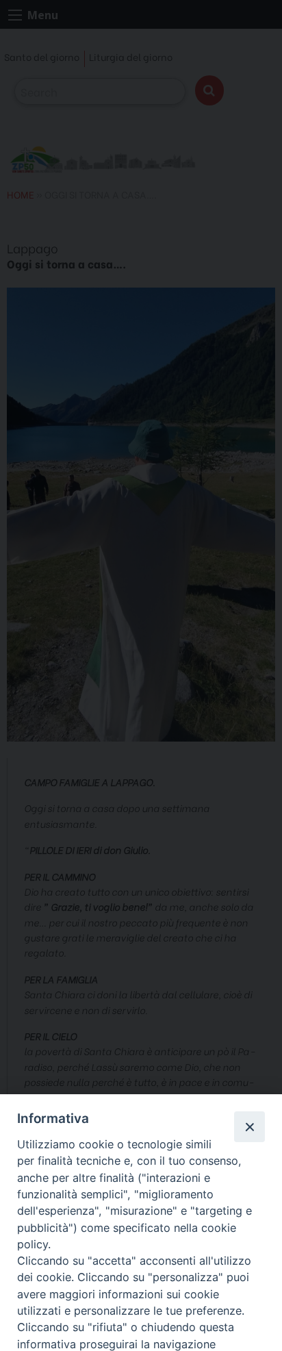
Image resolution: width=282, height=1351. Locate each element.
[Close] (249, 1126)
